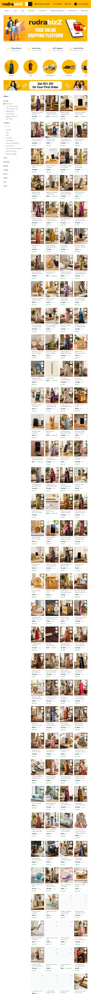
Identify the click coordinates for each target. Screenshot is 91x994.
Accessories (42, 11)
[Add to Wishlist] (42, 97)
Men (15, 11)
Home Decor (72, 11)
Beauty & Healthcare (57, 11)
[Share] (42, 100)
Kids (22, 11)
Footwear (31, 11)
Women (6, 11)
